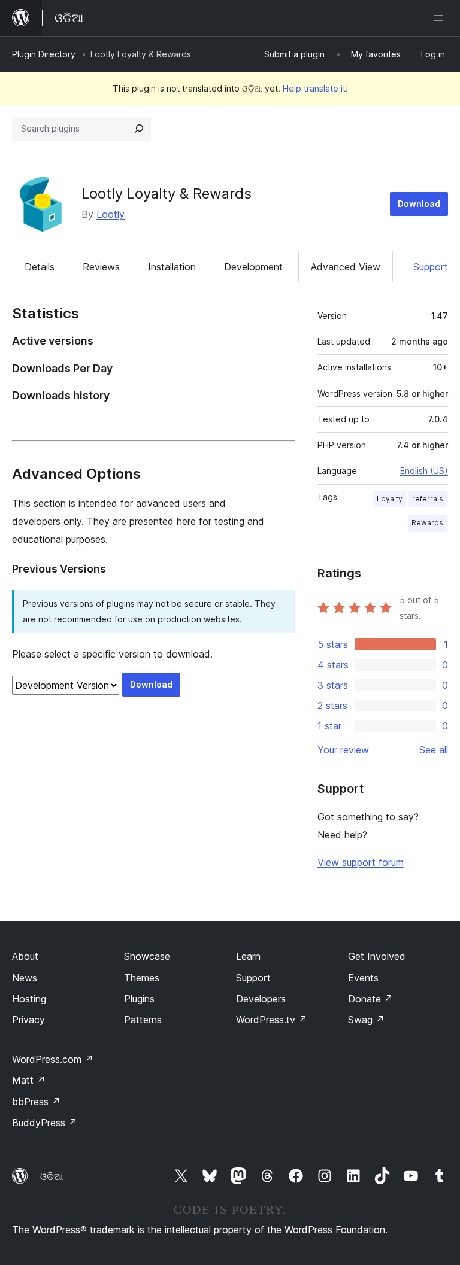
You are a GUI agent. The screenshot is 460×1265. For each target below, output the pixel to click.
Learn (248, 956)
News (24, 978)
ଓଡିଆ (51, 1176)
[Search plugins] (139, 129)
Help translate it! (315, 88)
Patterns (143, 1020)
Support (430, 267)
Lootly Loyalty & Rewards (166, 193)
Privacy (28, 1020)
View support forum (360, 862)
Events (363, 978)
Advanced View (345, 267)
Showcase (147, 956)
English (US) (424, 471)
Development (253, 267)
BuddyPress (44, 1123)
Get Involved (376, 956)
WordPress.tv (271, 1020)
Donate (370, 999)
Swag (366, 1020)
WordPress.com (52, 1059)
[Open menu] (441, 18)
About (25, 956)
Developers (261, 999)
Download (419, 204)
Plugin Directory (43, 54)
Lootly (110, 214)
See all (433, 750)
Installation (172, 267)
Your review (343, 750)
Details (40, 267)
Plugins (139, 999)
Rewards (427, 522)
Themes (141, 978)
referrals (427, 498)
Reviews (101, 267)
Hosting (29, 999)
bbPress (36, 1102)
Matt (29, 1080)
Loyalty (389, 498)
